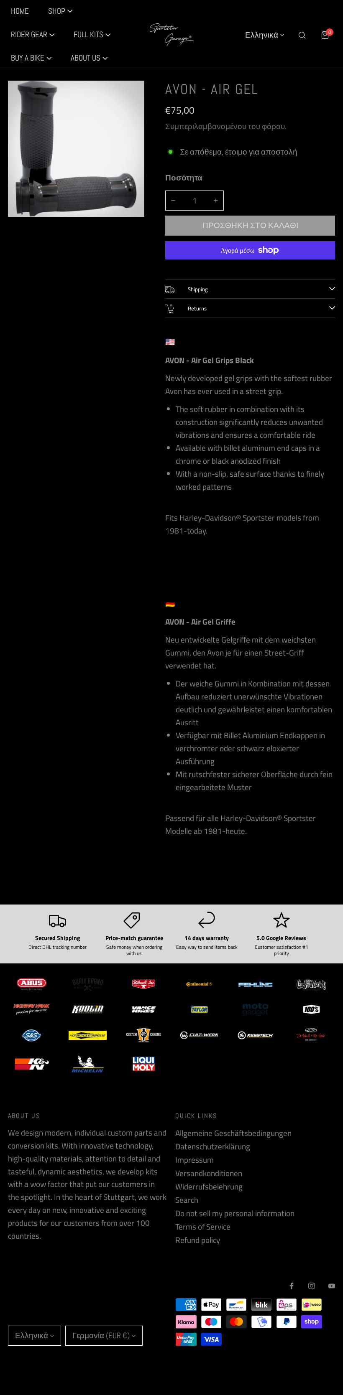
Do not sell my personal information (234, 1213)
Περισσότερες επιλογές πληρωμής (250, 266)
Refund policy (197, 1240)
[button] (33, 35)
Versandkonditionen (208, 1173)
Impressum (194, 1160)
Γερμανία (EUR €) (101, 1335)
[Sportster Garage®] (172, 35)
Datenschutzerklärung (212, 1146)
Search (186, 1200)
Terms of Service (202, 1226)
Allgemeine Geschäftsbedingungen (233, 1133)
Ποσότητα (183, 177)
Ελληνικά (261, 35)
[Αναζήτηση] (301, 34)
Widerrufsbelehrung (209, 1186)
